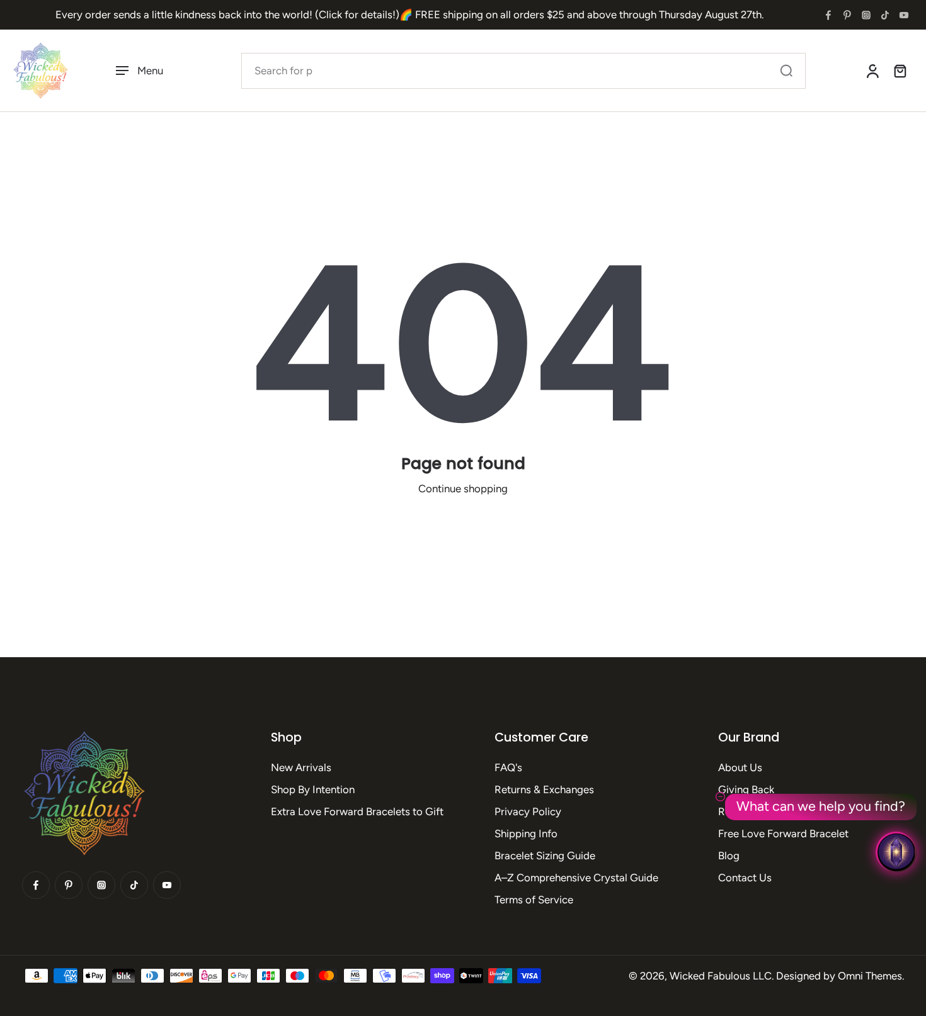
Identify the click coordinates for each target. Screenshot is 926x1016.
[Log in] (872, 70)
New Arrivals (301, 767)
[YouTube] (904, 15)
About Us (740, 767)
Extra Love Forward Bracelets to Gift (357, 811)
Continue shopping (463, 488)
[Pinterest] (847, 15)
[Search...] (786, 70)
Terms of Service (533, 899)
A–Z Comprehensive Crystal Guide (576, 877)
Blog (729, 855)
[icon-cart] (899, 70)
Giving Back (746, 789)
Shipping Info (525, 833)
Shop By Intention (313, 789)
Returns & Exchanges (544, 789)
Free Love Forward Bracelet (783, 833)
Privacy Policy (527, 811)
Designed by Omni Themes (839, 975)
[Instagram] (866, 15)
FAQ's (508, 767)
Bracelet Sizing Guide (544, 855)
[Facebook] (828, 15)
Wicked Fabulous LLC (721, 975)
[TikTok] (885, 15)
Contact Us (745, 877)
